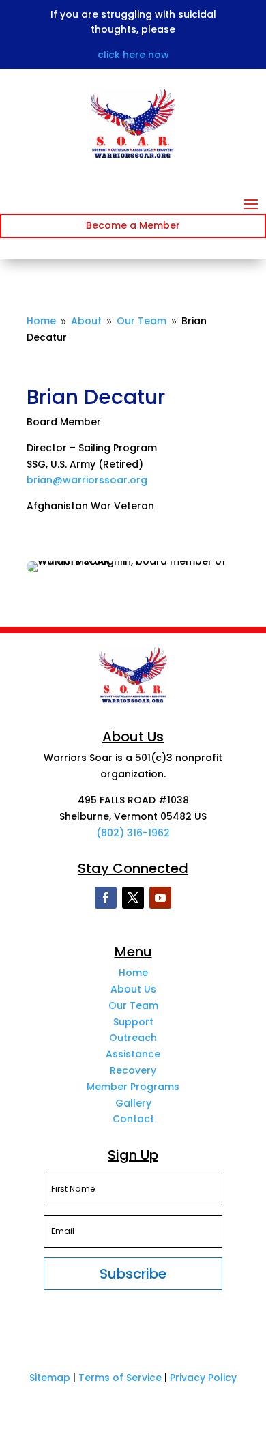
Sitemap (49, 1377)
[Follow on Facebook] (106, 898)
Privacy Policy (203, 1377)
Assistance (133, 1054)
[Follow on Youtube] (160, 898)
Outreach (133, 1037)
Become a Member (133, 225)
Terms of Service (120, 1377)
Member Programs (133, 1087)
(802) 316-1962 (133, 833)
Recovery (133, 1070)
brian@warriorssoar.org (87, 480)
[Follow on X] (133, 898)
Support (133, 1022)
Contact (133, 1119)
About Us (133, 989)
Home (133, 973)
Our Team (133, 1005)
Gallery (133, 1103)
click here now (133, 54)
